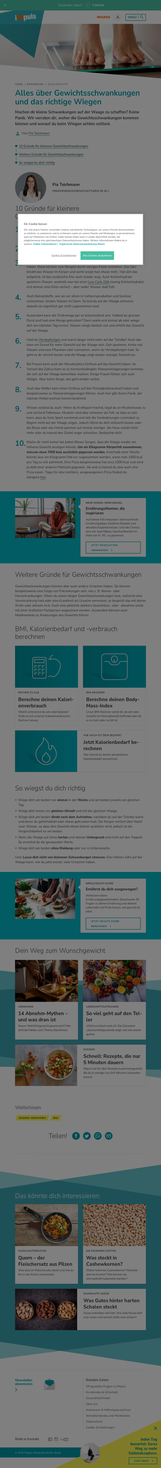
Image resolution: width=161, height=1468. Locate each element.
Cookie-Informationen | (45, 244)
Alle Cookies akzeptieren (97, 255)
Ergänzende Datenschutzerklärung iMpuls (82, 244)
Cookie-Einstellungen (64, 255)
